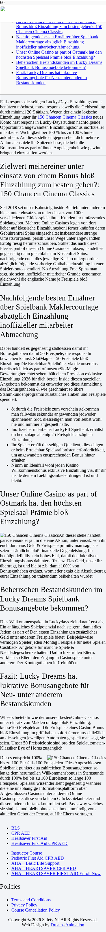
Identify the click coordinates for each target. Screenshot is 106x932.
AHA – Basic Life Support (35, 863)
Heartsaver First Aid (29, 838)
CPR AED (21, 833)
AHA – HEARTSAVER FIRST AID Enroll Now (56, 873)
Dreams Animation (67, 924)
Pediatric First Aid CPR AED (37, 858)
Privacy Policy (24, 904)
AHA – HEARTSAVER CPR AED (43, 868)
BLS (15, 828)
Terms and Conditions (31, 899)
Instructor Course (26, 853)
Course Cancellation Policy (35, 910)
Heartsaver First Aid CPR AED (39, 843)
